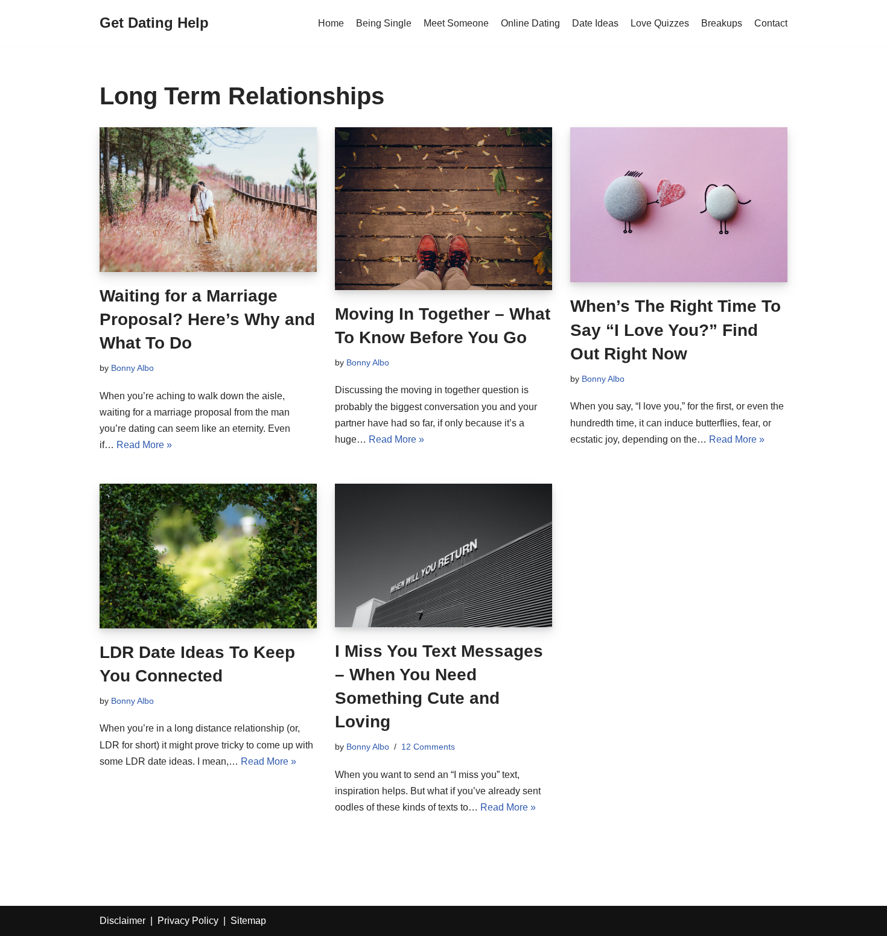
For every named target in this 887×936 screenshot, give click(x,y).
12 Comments (428, 746)
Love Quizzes (660, 23)
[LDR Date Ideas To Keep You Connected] (208, 556)
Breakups (721, 23)
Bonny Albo (132, 368)
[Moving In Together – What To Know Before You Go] (443, 208)
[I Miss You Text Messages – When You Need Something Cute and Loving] (443, 555)
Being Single (384, 23)
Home (331, 23)
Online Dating (530, 23)
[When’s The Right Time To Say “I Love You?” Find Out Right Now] (678, 205)
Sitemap (248, 920)
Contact (770, 23)
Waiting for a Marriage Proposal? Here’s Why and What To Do (207, 319)
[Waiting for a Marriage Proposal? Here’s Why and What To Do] (208, 199)
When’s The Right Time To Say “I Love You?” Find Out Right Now (675, 329)
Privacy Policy (187, 920)
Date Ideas (595, 23)
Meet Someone (456, 23)
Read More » (144, 445)
